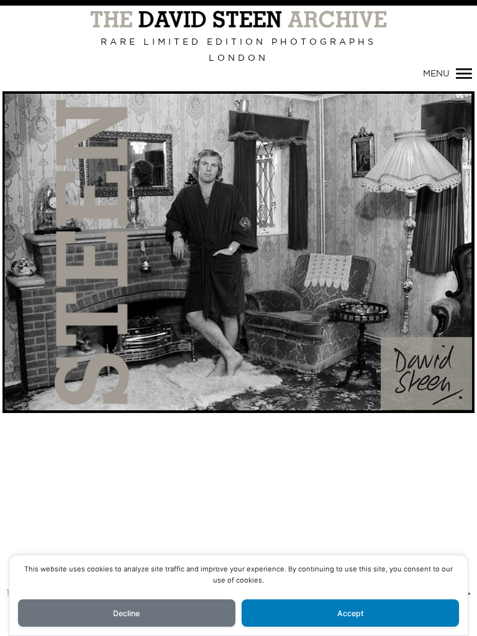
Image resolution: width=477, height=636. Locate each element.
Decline (126, 613)
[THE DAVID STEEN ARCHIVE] (238, 20)
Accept (350, 613)
